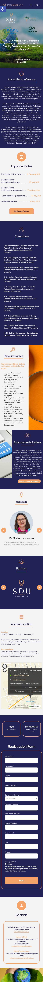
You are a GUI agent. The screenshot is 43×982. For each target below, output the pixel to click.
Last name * (9, 766)
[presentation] (3, 530)
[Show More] (23, 523)
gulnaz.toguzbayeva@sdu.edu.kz (22, 958)
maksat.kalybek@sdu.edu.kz (21, 946)
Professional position (12, 814)
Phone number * (11, 785)
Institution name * (11, 823)
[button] (21, 211)
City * (7, 843)
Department (9, 833)
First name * (9, 757)
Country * (8, 852)
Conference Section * (12, 795)
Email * (7, 776)
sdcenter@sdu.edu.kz (21, 932)
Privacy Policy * (10, 862)
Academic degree (11, 804)
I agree (21, 867)
